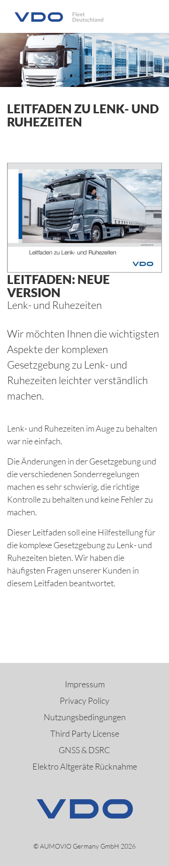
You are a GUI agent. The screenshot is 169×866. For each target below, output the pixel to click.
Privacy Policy (84, 700)
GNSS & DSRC (84, 750)
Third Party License (84, 733)
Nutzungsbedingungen (85, 717)
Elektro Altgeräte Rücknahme (84, 766)
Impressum (85, 684)
